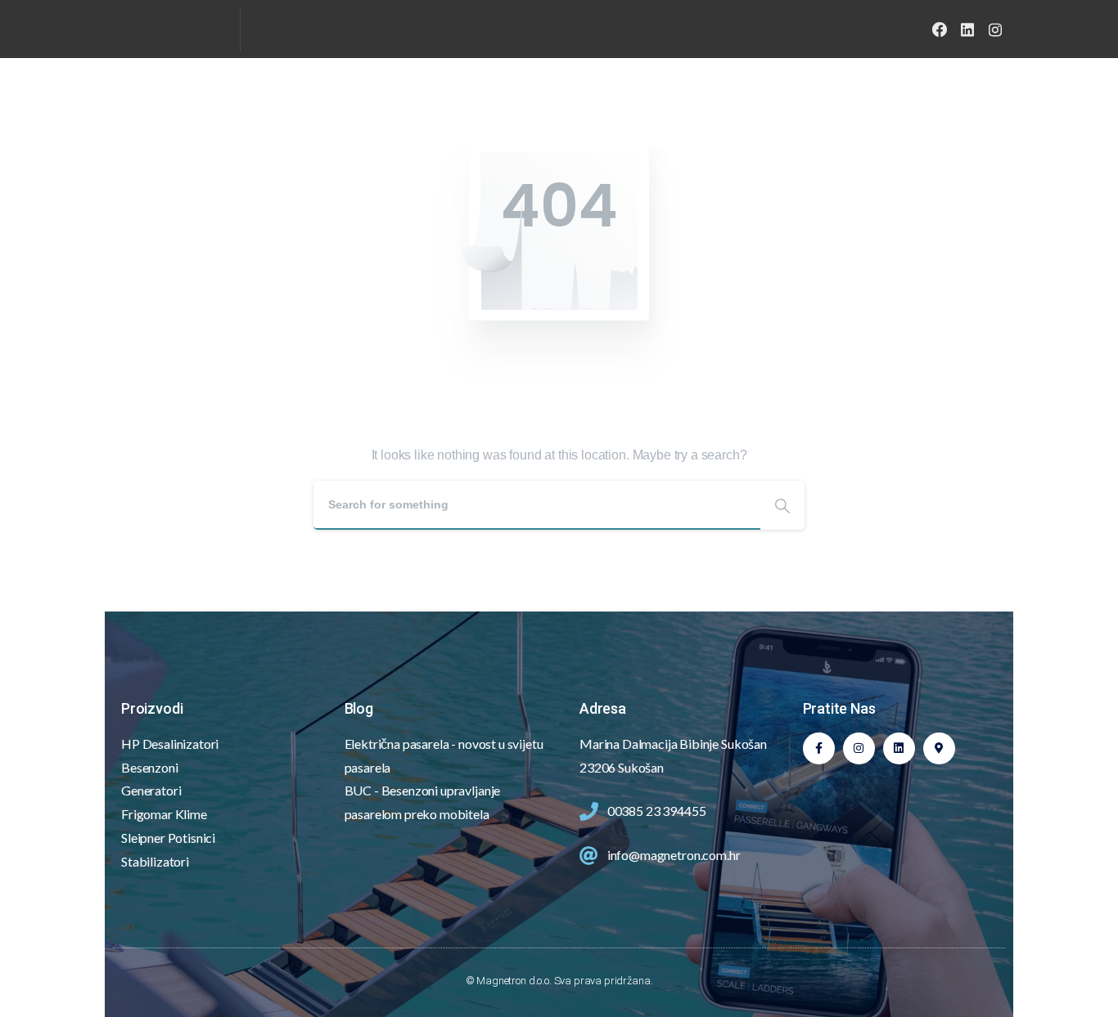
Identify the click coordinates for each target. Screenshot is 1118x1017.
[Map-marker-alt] (939, 748)
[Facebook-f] (819, 748)
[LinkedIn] (967, 29)
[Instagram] (995, 29)
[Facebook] (939, 29)
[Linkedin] (899, 748)
